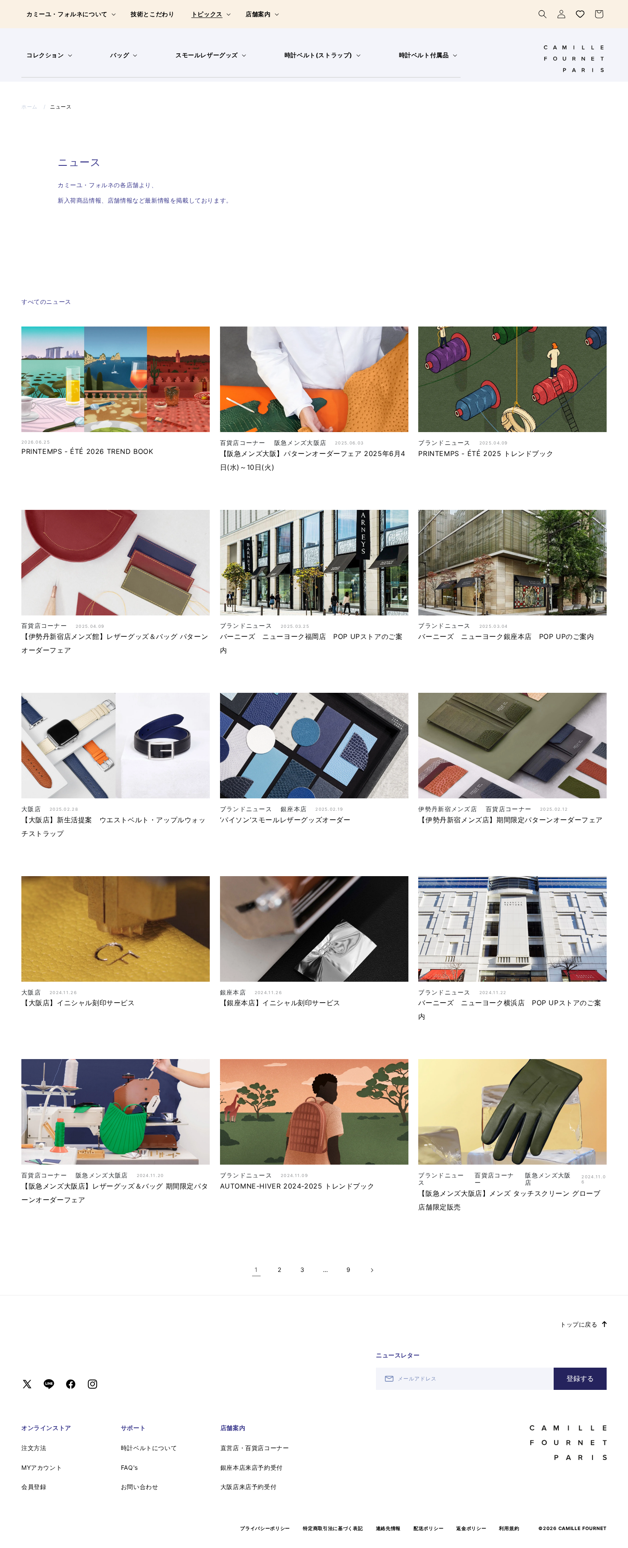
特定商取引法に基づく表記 (333, 1528)
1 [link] (256, 1269)
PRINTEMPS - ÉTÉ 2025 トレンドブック (485, 453)
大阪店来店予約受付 (248, 1486)
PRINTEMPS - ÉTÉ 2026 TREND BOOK (87, 451)
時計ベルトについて (149, 1447)
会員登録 (33, 1486)
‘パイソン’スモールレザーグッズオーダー (285, 819)
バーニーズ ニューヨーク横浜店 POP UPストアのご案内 (509, 1009)
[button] (70, 14)
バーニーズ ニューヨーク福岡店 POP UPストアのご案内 (311, 643)
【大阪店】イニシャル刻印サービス (78, 1002)
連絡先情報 (388, 1528)
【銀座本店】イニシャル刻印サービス (280, 1002)
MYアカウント (41, 1467)
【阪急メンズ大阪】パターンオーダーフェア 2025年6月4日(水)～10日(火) (312, 460)
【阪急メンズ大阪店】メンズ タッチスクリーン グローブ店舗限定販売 (509, 1200)
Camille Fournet (582, 1528)
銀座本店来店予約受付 (251, 1467)
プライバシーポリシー (265, 1528)
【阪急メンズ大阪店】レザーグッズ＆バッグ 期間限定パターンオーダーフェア (114, 1193)
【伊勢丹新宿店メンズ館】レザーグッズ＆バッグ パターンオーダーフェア (114, 643)
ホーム (29, 106)
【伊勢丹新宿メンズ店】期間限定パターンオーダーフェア (510, 819)
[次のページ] (371, 1270)
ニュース (60, 106)
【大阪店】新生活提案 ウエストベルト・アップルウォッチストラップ (113, 826)
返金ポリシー (471, 1528)
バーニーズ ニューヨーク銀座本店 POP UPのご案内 (506, 636)
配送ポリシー (428, 1528)
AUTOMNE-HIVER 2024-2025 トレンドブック (297, 1186)
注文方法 (33, 1447)
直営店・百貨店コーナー (254, 1447)
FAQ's (129, 1467)
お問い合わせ (139, 1486)
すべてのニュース (46, 301)
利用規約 (509, 1528)
